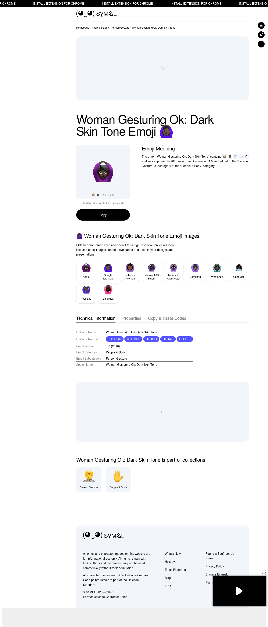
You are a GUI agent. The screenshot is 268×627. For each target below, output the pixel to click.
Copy (103, 215)
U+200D (151, 339)
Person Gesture (116, 358)
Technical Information (95, 318)
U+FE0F (184, 339)
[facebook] (238, 535)
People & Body (116, 352)
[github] (229, 535)
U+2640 (168, 339)
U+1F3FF (133, 339)
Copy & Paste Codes (167, 318)
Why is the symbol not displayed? (105, 203)
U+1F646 (114, 339)
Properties (131, 318)
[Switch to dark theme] (261, 34)
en (261, 25)
